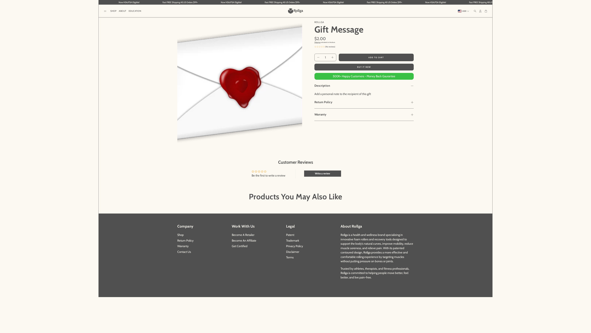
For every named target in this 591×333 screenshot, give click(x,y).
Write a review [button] (322, 173)
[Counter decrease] (318, 57)
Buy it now (364, 67)
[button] (105, 11)
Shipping (317, 42)
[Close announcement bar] (489, 2)
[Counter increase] (332, 57)
